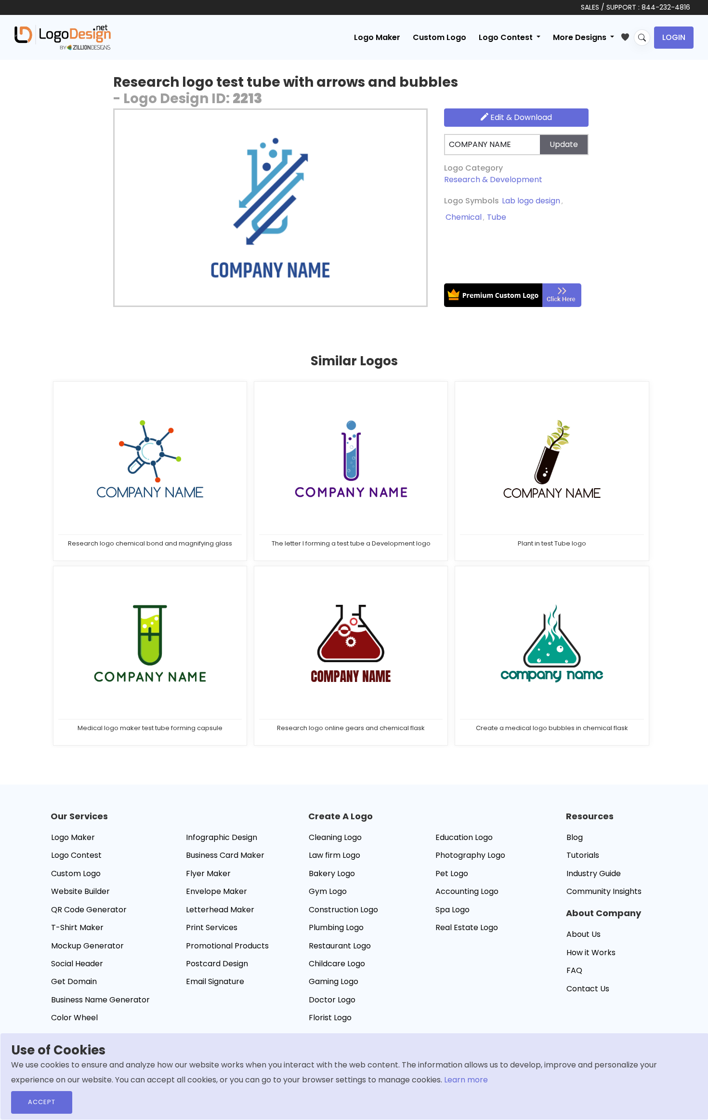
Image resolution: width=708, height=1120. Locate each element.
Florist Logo (330, 1017)
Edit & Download (520, 117)
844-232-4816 (666, 7)
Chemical (464, 217)
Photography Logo (470, 855)
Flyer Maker (208, 873)
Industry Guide (593, 873)
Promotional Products (227, 945)
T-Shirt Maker (77, 927)
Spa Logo (452, 909)
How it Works (591, 952)
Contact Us (587, 988)
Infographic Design (221, 837)
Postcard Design (217, 963)
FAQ (574, 970)
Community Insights (604, 891)
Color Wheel (74, 1017)
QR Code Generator (89, 909)
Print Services (211, 927)
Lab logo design (531, 200)
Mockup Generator (87, 945)
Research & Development (493, 179)
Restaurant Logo (340, 945)
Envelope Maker (216, 891)
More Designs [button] (580, 37)
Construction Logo (343, 909)
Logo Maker (377, 37)
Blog (574, 837)
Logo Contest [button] (507, 37)
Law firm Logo (334, 855)
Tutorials (582, 855)
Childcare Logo (337, 963)
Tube (496, 217)
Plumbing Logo (336, 927)
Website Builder (80, 891)
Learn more (466, 1079)
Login (673, 37)
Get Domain (74, 981)
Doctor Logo (332, 999)
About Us (583, 934)
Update (564, 144)
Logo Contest (76, 855)
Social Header (77, 963)
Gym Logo (328, 891)
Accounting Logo (466, 891)
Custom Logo (439, 37)
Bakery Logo (332, 873)
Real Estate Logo (466, 927)
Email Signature (215, 981)
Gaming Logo (333, 981)
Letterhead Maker (220, 909)
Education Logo (464, 837)
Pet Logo (451, 873)
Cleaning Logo (335, 837)
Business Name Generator (100, 999)
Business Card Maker (225, 855)
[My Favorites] (627, 35)
